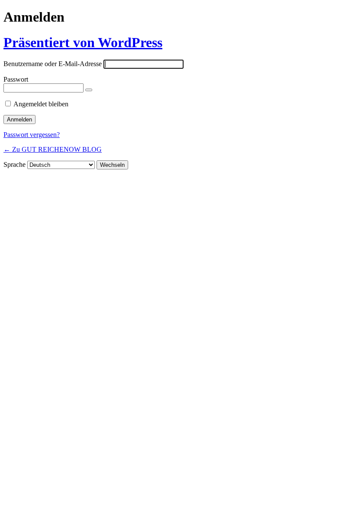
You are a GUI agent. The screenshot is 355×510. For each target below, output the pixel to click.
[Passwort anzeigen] (88, 90)
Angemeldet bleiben (40, 104)
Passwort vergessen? (31, 134)
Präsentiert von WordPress (82, 42)
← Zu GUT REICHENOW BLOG (52, 149)
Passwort (15, 79)
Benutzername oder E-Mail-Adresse (52, 63)
